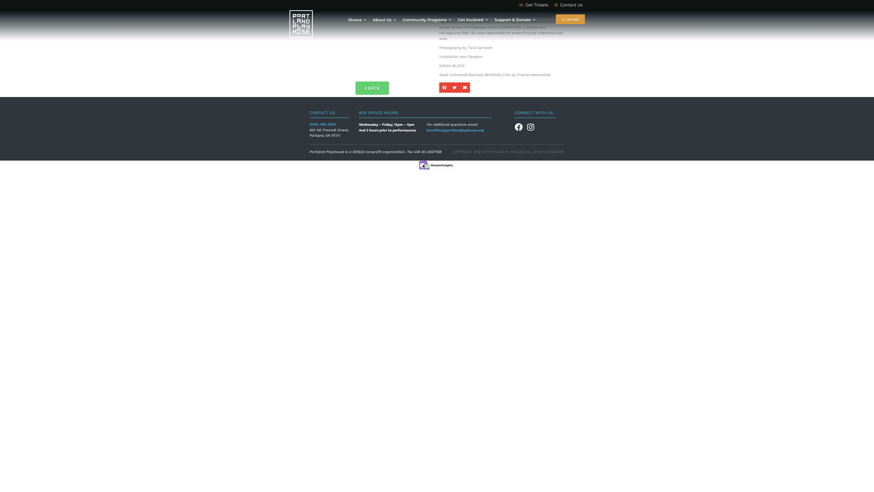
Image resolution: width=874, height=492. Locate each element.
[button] (444, 87)
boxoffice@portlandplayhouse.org (455, 130)
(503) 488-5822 (323, 124)
